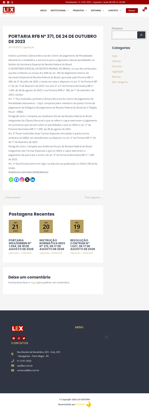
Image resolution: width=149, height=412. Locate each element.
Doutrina (117, 66)
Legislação (28, 47)
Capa (114, 55)
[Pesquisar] (141, 34)
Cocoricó (80, 404)
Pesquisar (117, 28)
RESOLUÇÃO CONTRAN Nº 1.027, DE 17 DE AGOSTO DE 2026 (82, 244)
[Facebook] (4, 2)
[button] (67, 10)
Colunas (116, 61)
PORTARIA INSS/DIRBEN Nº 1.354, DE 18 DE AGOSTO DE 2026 (21, 244)
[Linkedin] (32, 179)
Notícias (116, 76)
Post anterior (12, 197)
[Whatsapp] (11, 179)
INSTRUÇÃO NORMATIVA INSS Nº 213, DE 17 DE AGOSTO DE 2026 (52, 244)
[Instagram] (8, 2)
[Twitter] (12, 2)
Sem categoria (120, 82)
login (33, 282)
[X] (27, 179)
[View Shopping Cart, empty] (143, 10)
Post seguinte (94, 197)
